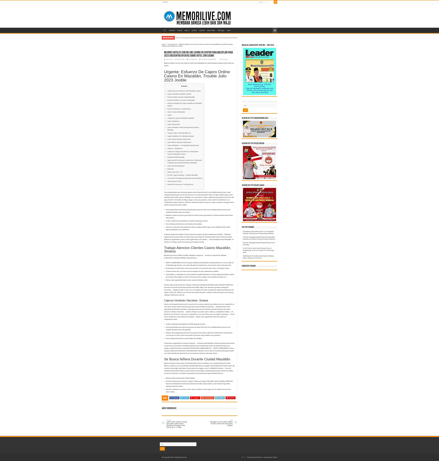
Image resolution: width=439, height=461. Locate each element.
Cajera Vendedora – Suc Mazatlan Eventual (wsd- (183, 145)
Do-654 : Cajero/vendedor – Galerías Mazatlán (182, 175)
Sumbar (194, 30)
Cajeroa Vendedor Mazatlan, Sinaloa (179, 94)
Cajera (169, 115)
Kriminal (202, 30)
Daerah (179, 30)
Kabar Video (211, 30)
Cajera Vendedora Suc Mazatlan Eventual (180, 136)
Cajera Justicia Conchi (174, 181)
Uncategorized (172, 44)
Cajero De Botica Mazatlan (176, 166)
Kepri (186, 30)
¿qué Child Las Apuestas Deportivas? (179, 142)
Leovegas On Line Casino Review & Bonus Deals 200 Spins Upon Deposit (221, 422)
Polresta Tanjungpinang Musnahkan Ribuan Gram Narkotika (194, 38)
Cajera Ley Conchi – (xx (174, 172)
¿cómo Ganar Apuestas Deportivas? (179, 139)
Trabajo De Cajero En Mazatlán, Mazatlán (180, 118)
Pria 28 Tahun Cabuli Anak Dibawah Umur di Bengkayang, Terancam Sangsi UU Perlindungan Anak (258, 250)
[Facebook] (262, 2)
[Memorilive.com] (219, 15)
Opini (228, 30)
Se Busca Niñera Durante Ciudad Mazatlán (181, 97)
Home (165, 30)
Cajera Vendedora (173, 121)
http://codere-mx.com (188, 290)
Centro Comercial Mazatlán (176, 112)
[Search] (275, 2)
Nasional (172, 30)
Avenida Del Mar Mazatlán (175, 157)
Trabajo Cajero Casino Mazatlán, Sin (179, 133)
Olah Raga (221, 30)
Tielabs (274, 457)
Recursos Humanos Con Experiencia (179, 109)
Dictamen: (170, 169)
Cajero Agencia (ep (173, 124)
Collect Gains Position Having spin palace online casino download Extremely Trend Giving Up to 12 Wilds (176, 423)
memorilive (169, 59)
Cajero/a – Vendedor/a (174, 148)
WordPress (258, 457)
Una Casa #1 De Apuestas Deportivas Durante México (184, 178)
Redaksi (165, 2)
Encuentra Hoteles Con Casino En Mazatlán (181, 100)
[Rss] (260, 2)
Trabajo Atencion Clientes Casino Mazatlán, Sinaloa (184, 91)
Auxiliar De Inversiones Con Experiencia (180, 184)
